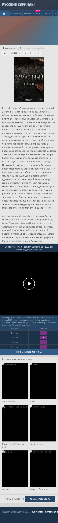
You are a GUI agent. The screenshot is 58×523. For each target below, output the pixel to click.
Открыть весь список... (29, 351)
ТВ (55, 13)
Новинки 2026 (32, 13)
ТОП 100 (47, 13)
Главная (16, 13)
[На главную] (18, 5)
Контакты (37, 511)
